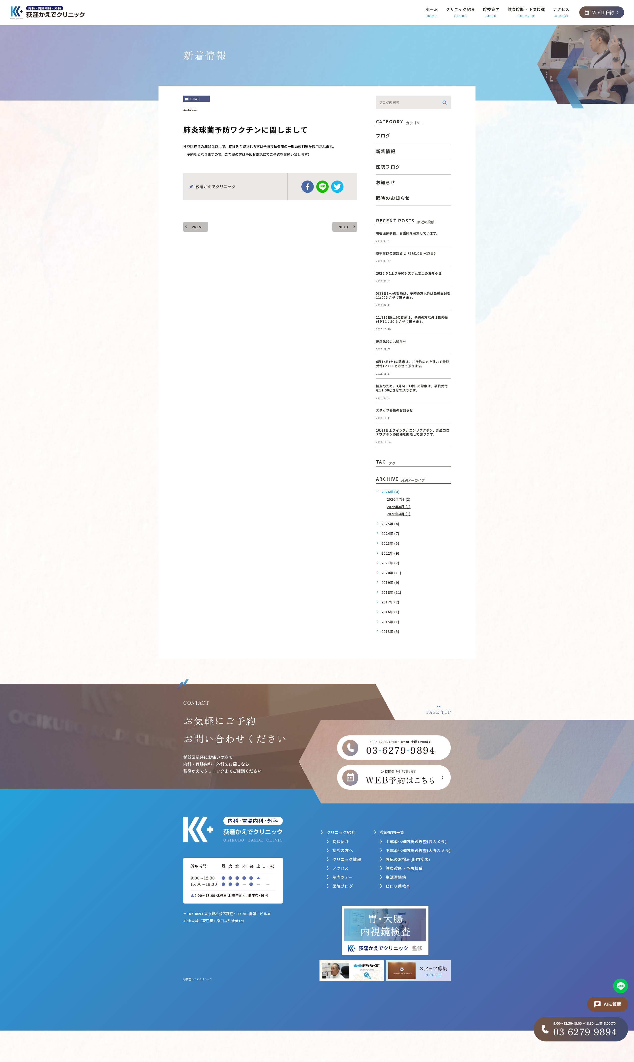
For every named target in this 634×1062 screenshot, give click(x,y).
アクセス (340, 868)
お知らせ (386, 182)
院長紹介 (340, 841)
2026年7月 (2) (399, 499)
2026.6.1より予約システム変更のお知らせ (409, 273)
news (195, 99)
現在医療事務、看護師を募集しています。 (408, 233)
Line (322, 187)
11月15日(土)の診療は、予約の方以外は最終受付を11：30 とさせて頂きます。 (412, 319)
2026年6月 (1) (399, 506)
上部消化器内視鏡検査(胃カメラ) (416, 841)
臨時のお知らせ (393, 198)
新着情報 (386, 151)
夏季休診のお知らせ (391, 341)
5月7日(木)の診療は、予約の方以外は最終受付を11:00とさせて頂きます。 (413, 295)
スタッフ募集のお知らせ (394, 410)
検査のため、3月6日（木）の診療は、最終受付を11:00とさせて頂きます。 (412, 388)
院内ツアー (342, 877)
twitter (337, 187)
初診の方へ (342, 850)
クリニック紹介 (340, 832)
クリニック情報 (346, 859)
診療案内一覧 (392, 832)
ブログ (383, 135)
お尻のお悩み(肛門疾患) (408, 859)
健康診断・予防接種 (404, 868)
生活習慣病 (396, 877)
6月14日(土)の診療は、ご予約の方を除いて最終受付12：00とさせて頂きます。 (412, 363)
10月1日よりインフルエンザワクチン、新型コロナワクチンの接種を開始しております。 (413, 432)
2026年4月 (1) (399, 513)
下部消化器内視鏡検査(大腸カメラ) (418, 850)
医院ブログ (388, 166)
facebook (307, 187)
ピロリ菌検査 (398, 886)
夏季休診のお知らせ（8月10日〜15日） (406, 253)
